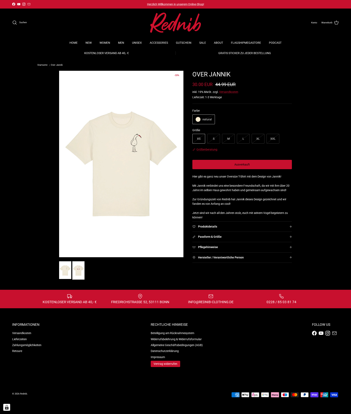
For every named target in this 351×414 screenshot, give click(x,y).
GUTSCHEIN (183, 42)
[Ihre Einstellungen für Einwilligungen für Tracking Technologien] (6, 407)
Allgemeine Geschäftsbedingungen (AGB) (177, 345)
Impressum (158, 357)
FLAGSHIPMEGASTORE (246, 42)
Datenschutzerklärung (165, 351)
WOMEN (105, 42)
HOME (73, 42)
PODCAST (275, 42)
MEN (121, 42)
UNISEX (137, 42)
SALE (202, 42)
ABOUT (218, 42)
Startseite (42, 65)
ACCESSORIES (159, 42)
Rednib (23, 393)
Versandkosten (228, 92)
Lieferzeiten (19, 339)
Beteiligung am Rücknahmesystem (172, 333)
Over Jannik (57, 65)
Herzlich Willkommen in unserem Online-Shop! (175, 4)
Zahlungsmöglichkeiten (26, 345)
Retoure (17, 351)
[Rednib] (175, 23)
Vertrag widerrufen (165, 363)
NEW (89, 42)
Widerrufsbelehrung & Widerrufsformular (176, 339)
